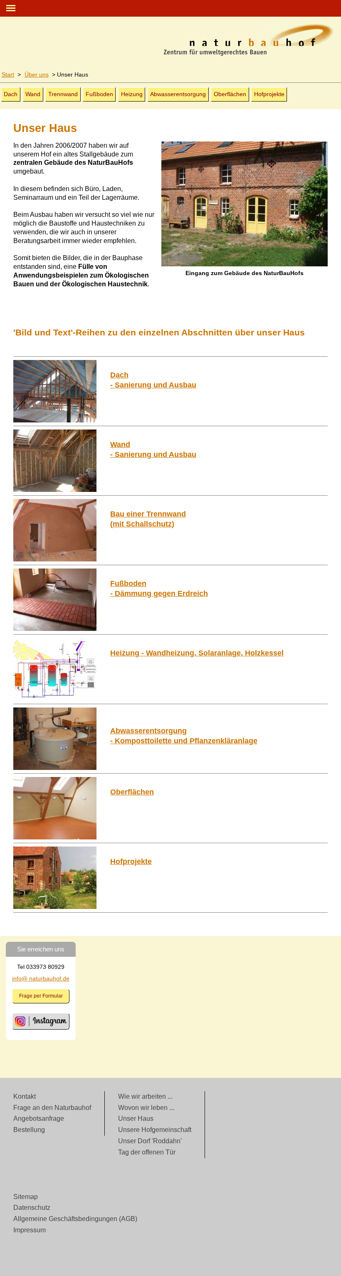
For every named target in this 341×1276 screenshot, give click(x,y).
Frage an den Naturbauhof (52, 1107)
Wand (32, 94)
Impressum (29, 1230)
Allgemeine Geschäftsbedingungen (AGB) (75, 1218)
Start (8, 74)
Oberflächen (230, 94)
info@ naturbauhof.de (40, 978)
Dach (10, 94)
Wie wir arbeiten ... (145, 1096)
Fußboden (99, 94)
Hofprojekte (269, 94)
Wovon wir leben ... (146, 1107)
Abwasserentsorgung (178, 94)
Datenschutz (31, 1207)
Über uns (37, 74)
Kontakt (24, 1096)
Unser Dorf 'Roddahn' (150, 1140)
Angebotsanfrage (38, 1118)
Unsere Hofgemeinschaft (154, 1129)
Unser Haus (135, 1118)
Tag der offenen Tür (146, 1152)
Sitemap (25, 1196)
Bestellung (29, 1129)
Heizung (132, 94)
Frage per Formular (41, 996)
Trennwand (63, 94)
